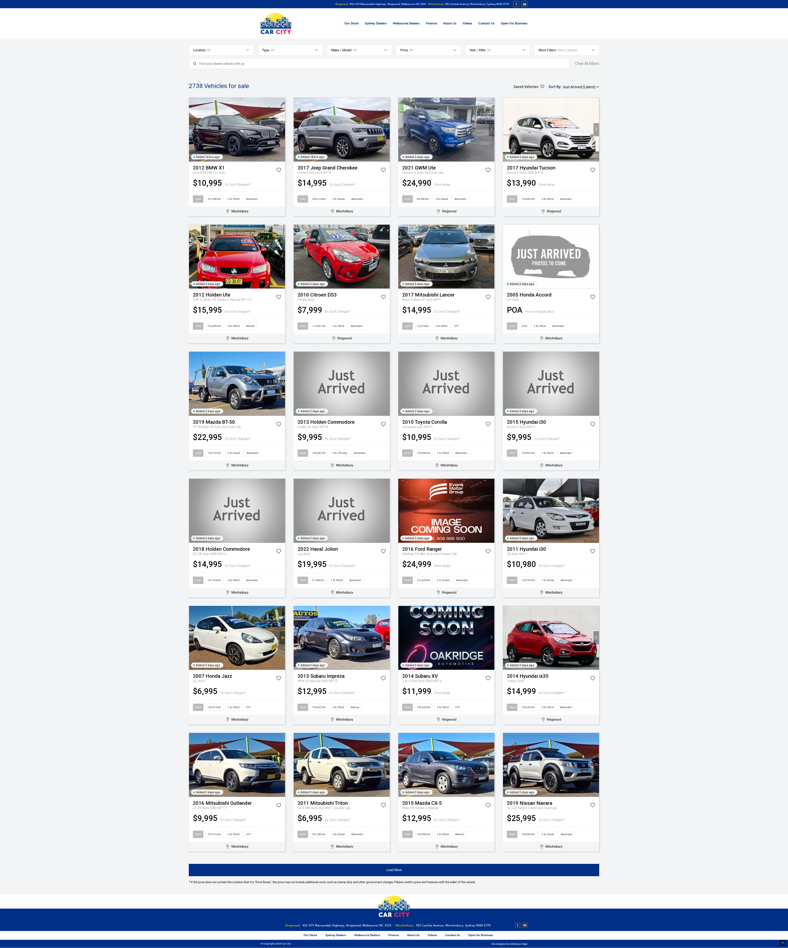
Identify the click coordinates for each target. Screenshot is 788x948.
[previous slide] (192, 129)
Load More (394, 870)
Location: (199, 50)
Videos (467, 23)
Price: (404, 50)
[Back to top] (783, 943)
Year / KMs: (478, 50)
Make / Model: (341, 50)
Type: (266, 50)
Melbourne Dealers (406, 23)
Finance (431, 23)
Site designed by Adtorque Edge (509, 943)
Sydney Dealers (376, 23)
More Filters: (547, 50)
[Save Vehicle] (278, 171)
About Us (449, 23)
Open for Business (514, 23)
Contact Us (486, 23)
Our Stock (351, 23)
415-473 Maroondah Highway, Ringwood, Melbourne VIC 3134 (387, 4)
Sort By (554, 87)
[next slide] (282, 129)
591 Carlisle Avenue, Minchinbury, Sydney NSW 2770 (476, 4)
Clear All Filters (587, 63)
